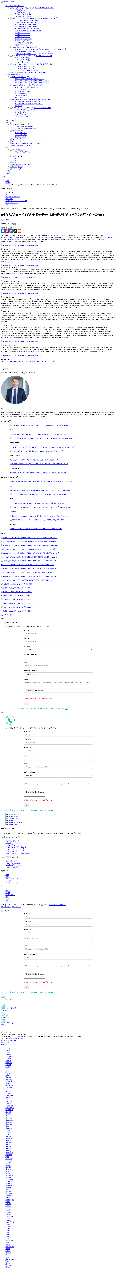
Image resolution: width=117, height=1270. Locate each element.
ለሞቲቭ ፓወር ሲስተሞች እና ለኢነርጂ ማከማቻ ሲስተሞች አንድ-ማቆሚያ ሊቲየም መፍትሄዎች (43, 447)
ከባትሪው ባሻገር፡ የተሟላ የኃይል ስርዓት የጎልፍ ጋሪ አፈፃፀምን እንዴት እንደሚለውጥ (38, 434)
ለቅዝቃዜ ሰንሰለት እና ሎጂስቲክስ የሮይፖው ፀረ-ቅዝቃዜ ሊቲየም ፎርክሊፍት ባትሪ (38, 473)
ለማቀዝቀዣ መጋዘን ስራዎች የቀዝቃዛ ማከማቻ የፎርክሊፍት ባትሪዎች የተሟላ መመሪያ (40, 516)
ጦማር (7, 183)
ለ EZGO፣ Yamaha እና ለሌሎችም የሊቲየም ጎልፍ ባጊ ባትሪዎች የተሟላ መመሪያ (37, 503)
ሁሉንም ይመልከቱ (7, 615)
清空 (13, 224)
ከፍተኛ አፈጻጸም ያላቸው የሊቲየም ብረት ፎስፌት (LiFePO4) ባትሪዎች (32, 237)
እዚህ (66, 709)
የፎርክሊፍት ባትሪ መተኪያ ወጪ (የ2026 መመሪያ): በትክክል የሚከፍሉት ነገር (36, 529)
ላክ (26, 703)
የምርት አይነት (29, 670)
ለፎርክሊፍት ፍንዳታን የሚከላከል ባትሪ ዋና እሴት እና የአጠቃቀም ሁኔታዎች (35, 460)
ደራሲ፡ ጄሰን (5, 220)
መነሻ (7, 181)
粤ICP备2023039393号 (57, 905)
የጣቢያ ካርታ (16, 907)
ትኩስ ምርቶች (6, 907)
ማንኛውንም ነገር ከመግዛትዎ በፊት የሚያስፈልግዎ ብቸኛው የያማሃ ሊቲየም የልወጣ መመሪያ (41, 490)
